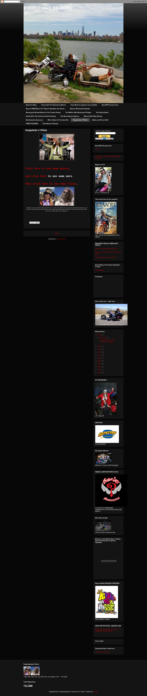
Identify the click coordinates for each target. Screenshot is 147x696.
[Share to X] (34, 223)
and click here (35, 176)
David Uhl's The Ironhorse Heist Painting (41, 116)
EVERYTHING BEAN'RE (48, 8)
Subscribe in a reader (102, 652)
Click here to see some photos (47, 168)
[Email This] (30, 223)
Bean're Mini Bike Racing (93, 116)
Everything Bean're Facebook (105, 257)
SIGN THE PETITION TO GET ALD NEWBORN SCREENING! (107, 630)
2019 (99, 346)
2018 (99, 349)
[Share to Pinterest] (39, 223)
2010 (99, 372)
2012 (99, 367)
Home (57, 233)
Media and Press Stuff (100, 120)
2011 (99, 370)
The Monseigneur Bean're (69, 116)
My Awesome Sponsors (34, 120)
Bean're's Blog (31, 105)
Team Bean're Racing (50, 123)
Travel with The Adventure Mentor (53, 105)
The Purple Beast (102, 112)
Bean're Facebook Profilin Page (106, 248)
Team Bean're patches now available (83, 105)
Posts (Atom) (61, 239)
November (103, 337)
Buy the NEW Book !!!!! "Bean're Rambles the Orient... (45, 108)
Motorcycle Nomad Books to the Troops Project (43, 112)
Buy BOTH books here (110, 105)
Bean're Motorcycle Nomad (80, 108)
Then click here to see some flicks (51, 183)
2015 (99, 358)
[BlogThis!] (32, 223)
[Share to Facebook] (37, 223)
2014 (99, 361)
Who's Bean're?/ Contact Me (58, 120)
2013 (99, 364)
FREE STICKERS (32, 123)
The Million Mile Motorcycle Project (78, 112)
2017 (99, 352)
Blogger (95, 691)
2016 (99, 355)
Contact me (99, 270)
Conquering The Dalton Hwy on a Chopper (107, 341)
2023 (99, 335)
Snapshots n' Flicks (80, 120)
